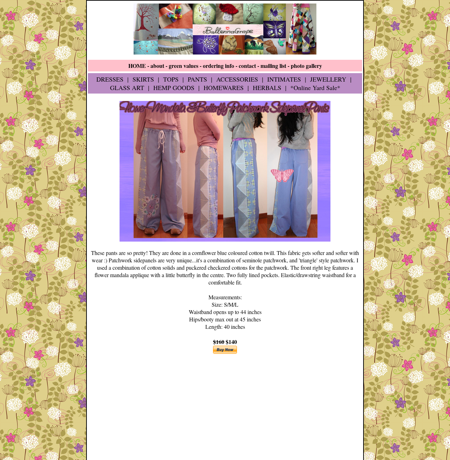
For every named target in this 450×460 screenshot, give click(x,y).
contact (247, 66)
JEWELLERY (328, 79)
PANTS (197, 79)
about (157, 66)
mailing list (273, 66)
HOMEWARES (224, 87)
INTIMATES (284, 79)
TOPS (171, 79)
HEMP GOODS (173, 87)
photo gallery (306, 66)
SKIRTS (143, 79)
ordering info (218, 66)
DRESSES (109, 79)
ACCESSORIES (237, 79)
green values (183, 66)
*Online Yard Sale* (315, 87)
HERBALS (267, 87)
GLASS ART (127, 87)
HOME (137, 66)
